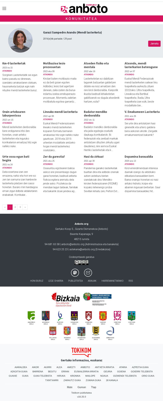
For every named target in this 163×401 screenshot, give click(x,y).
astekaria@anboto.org (82, 249)
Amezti (71, 367)
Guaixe (13, 376)
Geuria (108, 371)
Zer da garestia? (54, 156)
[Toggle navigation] (4, 8)
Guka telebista (42, 376)
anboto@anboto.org (72, 244)
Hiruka (61, 376)
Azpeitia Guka (140, 367)
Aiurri (47, 367)
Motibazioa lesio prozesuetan (54, 65)
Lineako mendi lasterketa (60, 112)
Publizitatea (75, 281)
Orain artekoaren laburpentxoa (13, 113)
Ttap (93, 387)
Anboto (85, 367)
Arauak (92, 281)
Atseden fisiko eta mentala (96, 65)
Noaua (104, 376)
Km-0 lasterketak (13, 63)
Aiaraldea (21, 367)
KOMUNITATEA (81, 18)
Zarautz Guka (72, 380)
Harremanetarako (113, 281)
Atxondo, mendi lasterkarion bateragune (141, 65)
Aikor (35, 367)
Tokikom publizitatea (81, 392)
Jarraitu (154, 43)
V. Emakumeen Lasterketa (142, 112)
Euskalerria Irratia (86, 371)
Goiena (121, 371)
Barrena (37, 371)
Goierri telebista (142, 371)
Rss (131, 281)
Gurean (82, 387)
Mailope (90, 376)
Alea (59, 367)
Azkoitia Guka (19, 371)
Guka (25, 376)
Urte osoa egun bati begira (15, 158)
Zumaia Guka (93, 380)
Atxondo (7, 71)
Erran (65, 371)
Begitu (52, 371)
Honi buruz (36, 281)
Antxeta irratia (104, 367)
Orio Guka (148, 376)
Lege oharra (55, 281)
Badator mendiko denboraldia (95, 113)
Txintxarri (51, 380)
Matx (69, 387)
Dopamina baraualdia (139, 156)
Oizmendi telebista (125, 376)
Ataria (123, 367)
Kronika (75, 376)
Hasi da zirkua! (94, 156)
